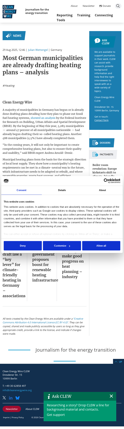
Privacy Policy (18, 417)
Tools (61, 20)
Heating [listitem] (9, 85)
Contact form (101, 120)
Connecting (104, 15)
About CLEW (32, 409)
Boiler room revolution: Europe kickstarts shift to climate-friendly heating (105, 172)
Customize (60, 245)
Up (120, 361)
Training (83, 15)
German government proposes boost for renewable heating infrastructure (45, 264)
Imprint (6, 417)
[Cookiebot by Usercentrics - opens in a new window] (106, 180)
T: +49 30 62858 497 (14, 385)
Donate (107, 5)
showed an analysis (43, 117)
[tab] (101, 144)
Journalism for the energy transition (37, 11)
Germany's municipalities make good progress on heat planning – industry (75, 261)
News (17, 36)
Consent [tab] (21, 190)
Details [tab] (62, 190)
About (74, 5)
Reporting (64, 15)
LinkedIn (12, 398)
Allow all (101, 245)
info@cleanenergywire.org (17, 390)
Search (118, 6)
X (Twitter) (5, 398)
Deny (23, 245)
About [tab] (102, 190)
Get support (56, 414)
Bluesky (18, 398)
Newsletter (89, 5)
